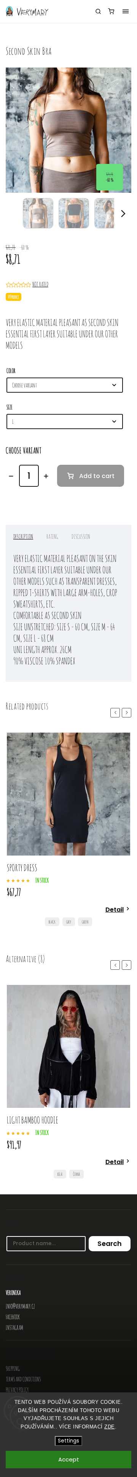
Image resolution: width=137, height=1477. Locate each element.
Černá (76, 1174)
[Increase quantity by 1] (46, 476)
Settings (68, 1440)
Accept (68, 1459)
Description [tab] (23, 536)
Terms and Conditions (23, 1379)
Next (127, 712)
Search (109, 1243)
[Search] (98, 11)
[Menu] (125, 11)
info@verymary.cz (20, 1306)
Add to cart (97, 476)
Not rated (40, 284)
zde (109, 1427)
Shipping (13, 1368)
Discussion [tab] (81, 536)
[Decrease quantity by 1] (11, 476)
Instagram (14, 1327)
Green (85, 922)
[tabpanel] (68, 831)
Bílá (59, 1174)
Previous (116, 712)
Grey (68, 922)
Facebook (13, 1317)
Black (52, 922)
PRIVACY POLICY (17, 1390)
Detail (114, 909)
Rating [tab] (52, 536)
